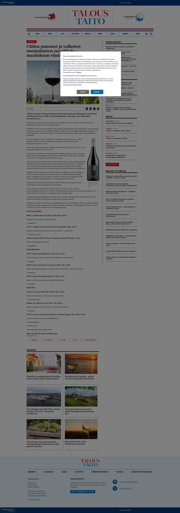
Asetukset (83, 92)
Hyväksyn (96, 92)
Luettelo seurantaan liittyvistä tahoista (72, 85)
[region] (90, 73)
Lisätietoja (78, 72)
